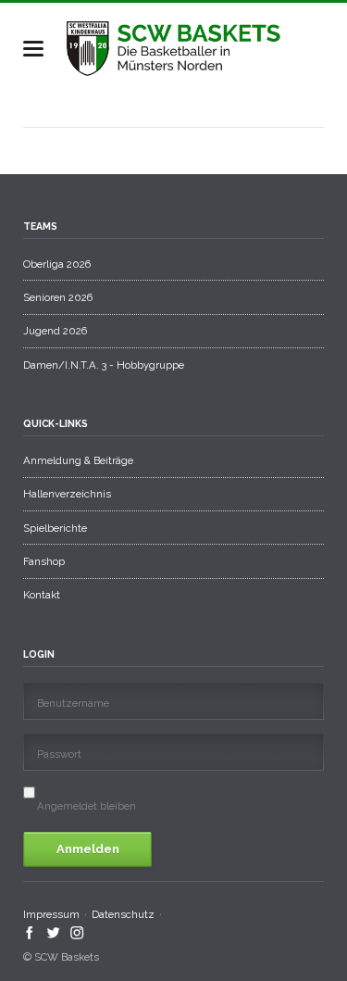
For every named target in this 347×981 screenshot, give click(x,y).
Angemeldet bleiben (86, 805)
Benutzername (73, 703)
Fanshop (44, 561)
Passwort (59, 754)
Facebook (30, 933)
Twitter (54, 933)
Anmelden (87, 849)
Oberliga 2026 (57, 264)
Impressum (51, 914)
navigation (33, 49)
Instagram (77, 933)
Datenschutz (123, 914)
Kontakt (41, 594)
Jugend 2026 (55, 330)
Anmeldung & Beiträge (78, 460)
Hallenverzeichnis (67, 493)
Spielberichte (55, 528)
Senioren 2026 (58, 297)
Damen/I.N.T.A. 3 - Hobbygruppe (103, 364)
